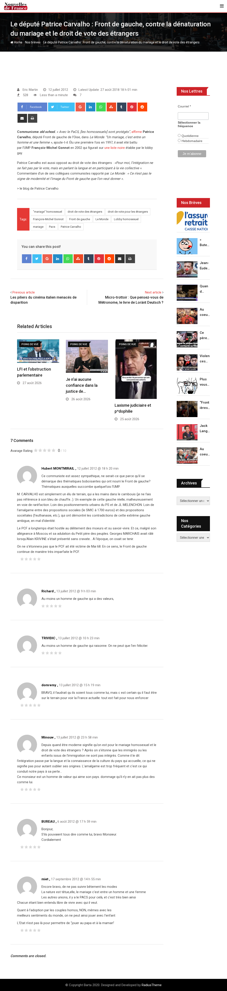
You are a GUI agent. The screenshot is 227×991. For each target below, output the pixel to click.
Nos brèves (33, 42)
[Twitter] (37, 258)
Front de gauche (79, 219)
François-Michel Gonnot (48, 219)
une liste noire (114, 148)
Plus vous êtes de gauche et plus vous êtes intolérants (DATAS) (205, 382)
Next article (153, 292)
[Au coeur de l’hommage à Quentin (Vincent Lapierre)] (187, 316)
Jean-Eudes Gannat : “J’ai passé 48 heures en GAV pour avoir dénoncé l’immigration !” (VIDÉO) (205, 266)
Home (17, 42)
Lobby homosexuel (126, 219)
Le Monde (102, 219)
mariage (38, 226)
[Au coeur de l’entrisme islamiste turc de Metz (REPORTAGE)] (187, 455)
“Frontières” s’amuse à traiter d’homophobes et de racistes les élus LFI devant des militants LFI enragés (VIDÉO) (205, 405)
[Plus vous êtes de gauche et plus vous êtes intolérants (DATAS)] (187, 386)
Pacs (52, 226)
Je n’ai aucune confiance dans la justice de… (82, 385)
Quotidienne (190, 136)
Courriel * (184, 106)
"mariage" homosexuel (47, 211)
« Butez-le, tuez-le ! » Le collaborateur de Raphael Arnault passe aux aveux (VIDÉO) (205, 243)
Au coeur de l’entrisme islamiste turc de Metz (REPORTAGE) (205, 452)
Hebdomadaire (191, 141)
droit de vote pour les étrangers (128, 211)
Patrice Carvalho (71, 226)
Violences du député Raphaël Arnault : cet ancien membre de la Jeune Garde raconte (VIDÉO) (205, 359)
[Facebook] (26, 258)
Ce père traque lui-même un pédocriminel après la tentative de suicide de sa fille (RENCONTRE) (205, 336)
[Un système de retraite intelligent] (192, 221)
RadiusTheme (152, 985)
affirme (136, 132)
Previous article (23, 292)
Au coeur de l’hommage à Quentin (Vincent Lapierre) (205, 312)
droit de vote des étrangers (85, 211)
